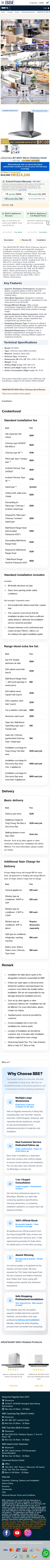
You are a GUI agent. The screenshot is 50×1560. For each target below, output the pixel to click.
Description (8, 240)
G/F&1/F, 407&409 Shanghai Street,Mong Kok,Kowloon (21, 1405)
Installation (41, 240)
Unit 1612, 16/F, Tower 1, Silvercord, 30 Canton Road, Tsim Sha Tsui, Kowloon (23, 1468)
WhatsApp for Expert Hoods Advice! (25, 16)
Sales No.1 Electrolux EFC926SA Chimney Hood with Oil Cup (13, 1375)
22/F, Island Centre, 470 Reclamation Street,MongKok (19, 1452)
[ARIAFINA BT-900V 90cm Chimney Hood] (25, 126)
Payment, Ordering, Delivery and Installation (20, 1480)
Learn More (22, 190)
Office (7, 1464)
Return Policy (7, 1483)
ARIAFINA (6, 158)
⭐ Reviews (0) (25, 240)
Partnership (7, 1489)
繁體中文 (4, 8)
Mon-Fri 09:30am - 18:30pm (17, 1472)
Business (6, 1486)
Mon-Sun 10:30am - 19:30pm (17, 1409)
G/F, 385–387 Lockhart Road (17, 1420)
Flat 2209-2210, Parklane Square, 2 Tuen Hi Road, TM (22, 1435)
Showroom (9, 1400)
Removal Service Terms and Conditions (18, 1495)
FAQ (4, 1492)
